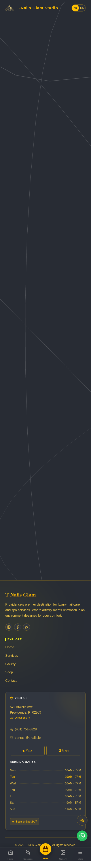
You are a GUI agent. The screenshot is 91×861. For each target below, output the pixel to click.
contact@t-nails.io (28, 737)
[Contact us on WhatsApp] (82, 835)
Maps (29, 750)
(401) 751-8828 (26, 729)
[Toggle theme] (82, 820)
